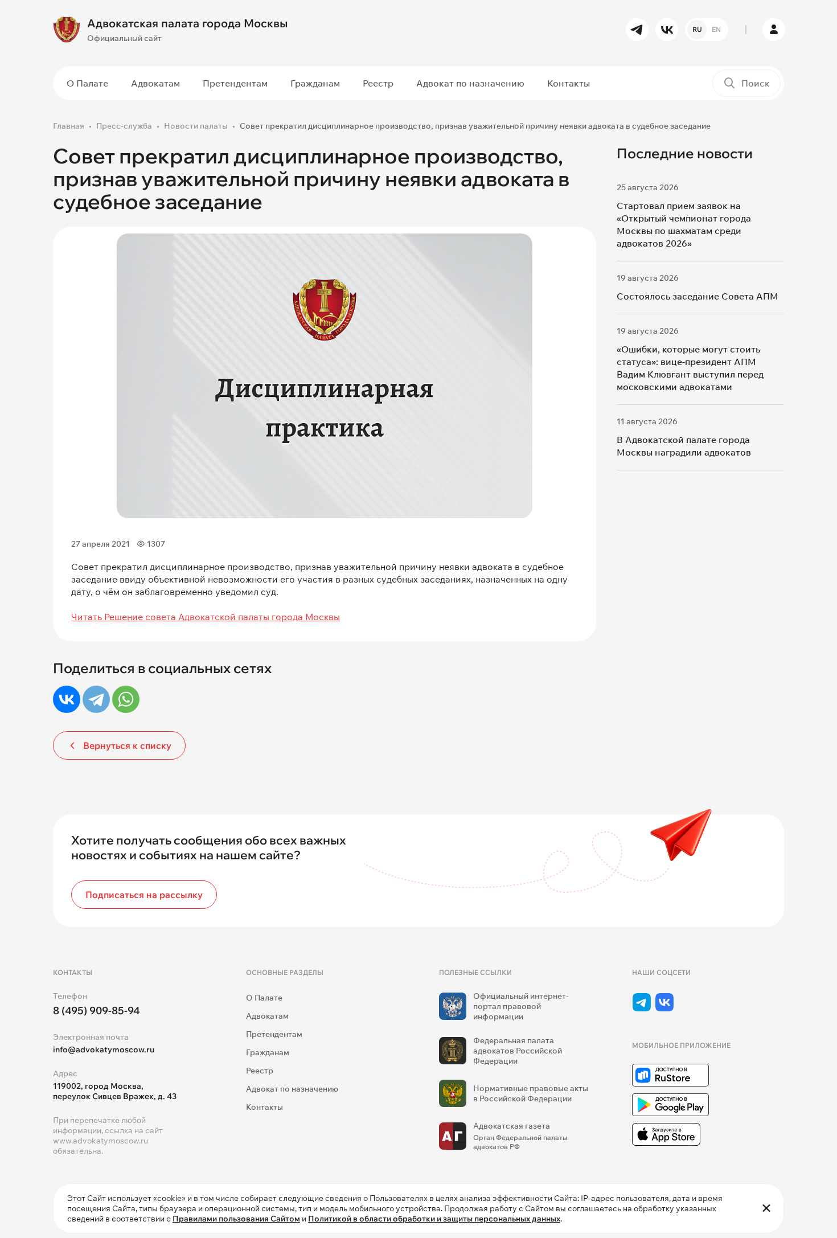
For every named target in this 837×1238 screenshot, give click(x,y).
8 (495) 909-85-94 (96, 1010)
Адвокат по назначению (470, 83)
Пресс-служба (124, 126)
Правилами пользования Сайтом (236, 1219)
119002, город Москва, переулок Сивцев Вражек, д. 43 (115, 1091)
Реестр (378, 83)
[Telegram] (96, 699)
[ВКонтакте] (66, 699)
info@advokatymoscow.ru (103, 1049)
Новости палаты (196, 126)
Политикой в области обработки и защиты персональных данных (434, 1219)
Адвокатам (155, 83)
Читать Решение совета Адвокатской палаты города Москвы (205, 616)
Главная (68, 126)
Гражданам (315, 83)
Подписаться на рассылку (144, 894)
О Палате (87, 83)
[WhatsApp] (126, 699)
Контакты (568, 83)
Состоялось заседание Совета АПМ (697, 296)
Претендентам (235, 83)
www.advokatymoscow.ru (100, 1140)
